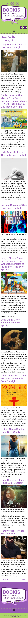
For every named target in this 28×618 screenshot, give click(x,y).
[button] (14, 31)
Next (24, 579)
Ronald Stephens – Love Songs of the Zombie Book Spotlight (14, 378)
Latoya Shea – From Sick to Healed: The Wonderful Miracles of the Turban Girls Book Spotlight (12, 264)
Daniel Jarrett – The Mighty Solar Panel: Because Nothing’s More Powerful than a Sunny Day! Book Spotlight (14, 101)
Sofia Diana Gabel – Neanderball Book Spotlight (11, 322)
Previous (4, 579)
